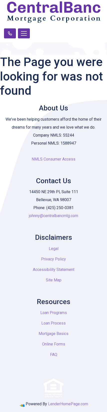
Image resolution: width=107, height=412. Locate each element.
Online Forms (53, 344)
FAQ (53, 354)
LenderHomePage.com (68, 404)
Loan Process (53, 323)
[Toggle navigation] (24, 33)
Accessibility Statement (53, 269)
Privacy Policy (53, 259)
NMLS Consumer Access (53, 159)
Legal (53, 248)
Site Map (53, 280)
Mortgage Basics (53, 333)
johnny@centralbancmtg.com (53, 215)
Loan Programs (53, 312)
